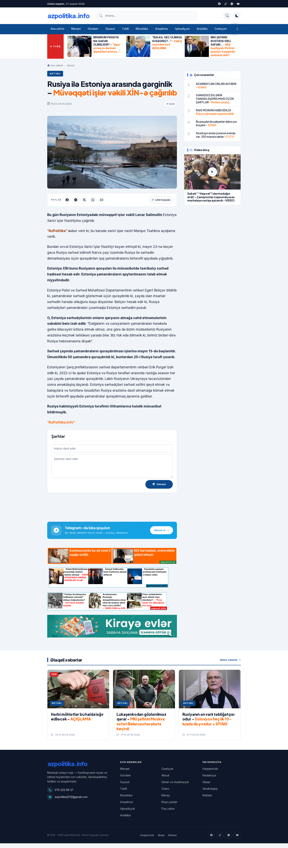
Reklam (207, 795)
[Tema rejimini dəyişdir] (237, 16)
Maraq (165, 795)
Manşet (76, 28)
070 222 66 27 (64, 789)
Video (165, 788)
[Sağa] (237, 29)
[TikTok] (220, 835)
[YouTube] (238, 3)
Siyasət (110, 28)
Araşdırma (161, 28)
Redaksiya (209, 775)
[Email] (101, 200)
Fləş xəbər (168, 808)
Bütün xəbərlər (228, 659)
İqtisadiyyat (182, 28)
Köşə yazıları (169, 802)
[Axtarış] (227, 16)
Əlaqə (206, 782)
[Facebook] (219, 3)
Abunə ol (159, 530)
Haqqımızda (210, 768)
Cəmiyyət (221, 28)
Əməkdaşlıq (210, 788)
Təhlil (125, 28)
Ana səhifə (57, 28)
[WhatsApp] (93, 200)
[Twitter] (225, 3)
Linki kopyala (162, 199)
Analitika (202, 28)
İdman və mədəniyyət (175, 782)
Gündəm (93, 28)
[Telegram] (232, 3)
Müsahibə (142, 28)
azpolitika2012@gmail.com (71, 797)
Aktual (70, 65)
